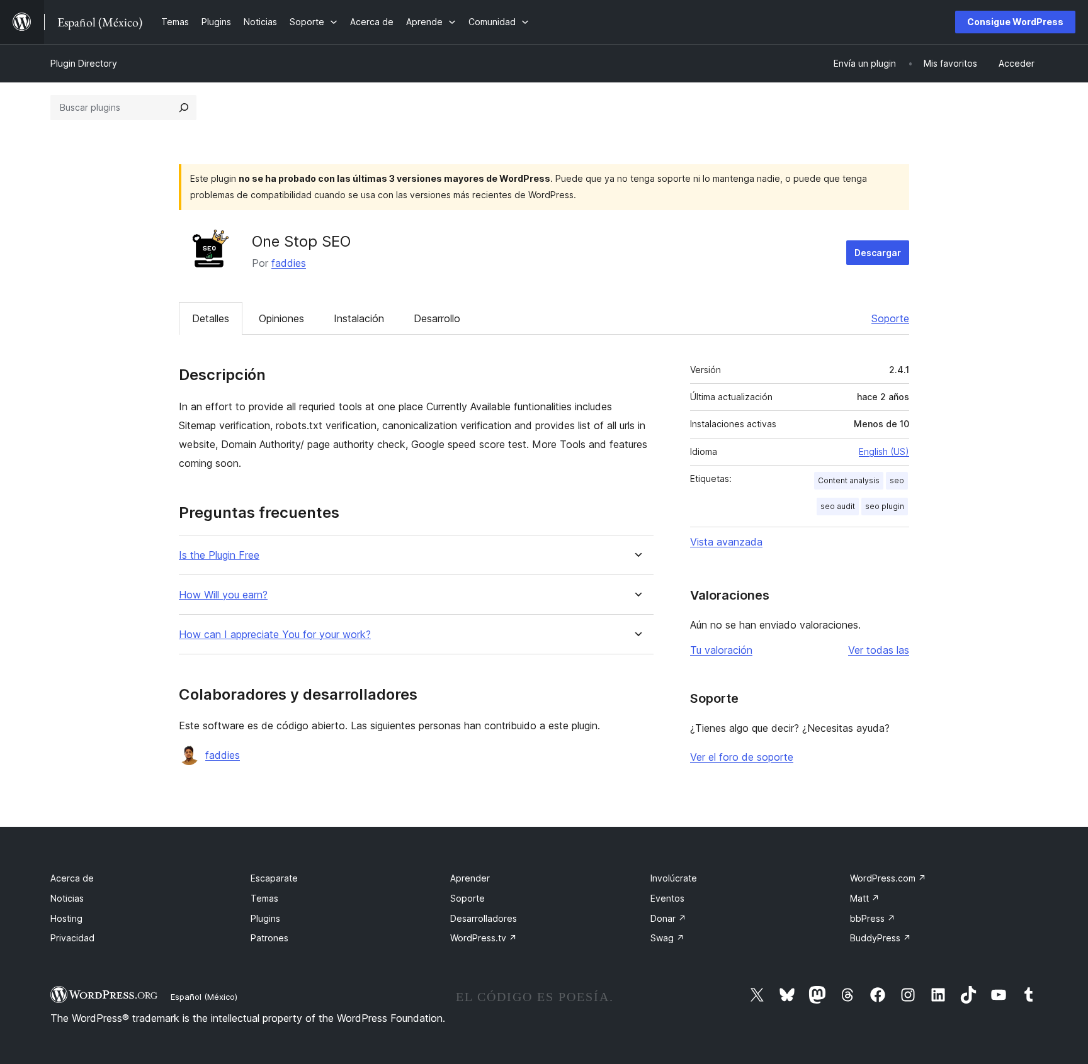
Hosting (66, 918)
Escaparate (274, 878)
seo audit (837, 506)
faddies (288, 263)
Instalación (359, 318)
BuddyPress (880, 937)
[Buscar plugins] (183, 107)
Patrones (269, 937)
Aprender (470, 878)
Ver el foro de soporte (741, 757)
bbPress (872, 918)
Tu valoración (721, 650)
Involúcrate (673, 878)
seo (897, 480)
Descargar (877, 252)
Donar (668, 918)
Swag (667, 937)
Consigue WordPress (1015, 21)
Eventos (667, 898)
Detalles (210, 318)
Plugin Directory (83, 63)
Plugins (265, 918)
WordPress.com (888, 878)
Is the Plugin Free (219, 555)
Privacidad (72, 937)
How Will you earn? (223, 595)
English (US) (884, 451)
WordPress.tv (483, 937)
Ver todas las (878, 650)
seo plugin (884, 506)
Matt (865, 898)
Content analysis (849, 480)
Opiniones (281, 318)
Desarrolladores (483, 918)
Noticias (67, 898)
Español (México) (204, 997)
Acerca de (72, 878)
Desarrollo (437, 318)
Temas (264, 898)
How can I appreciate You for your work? (275, 635)
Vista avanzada (726, 541)
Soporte (890, 318)
